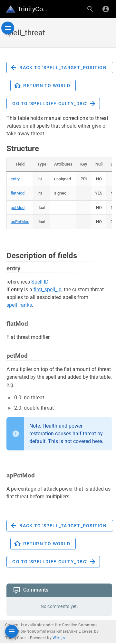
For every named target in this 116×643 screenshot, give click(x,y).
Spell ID (40, 282)
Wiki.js (59, 638)
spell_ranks (19, 305)
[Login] (105, 9)
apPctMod (20, 221)
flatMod (17, 193)
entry (15, 179)
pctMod (17, 207)
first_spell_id (48, 289)
